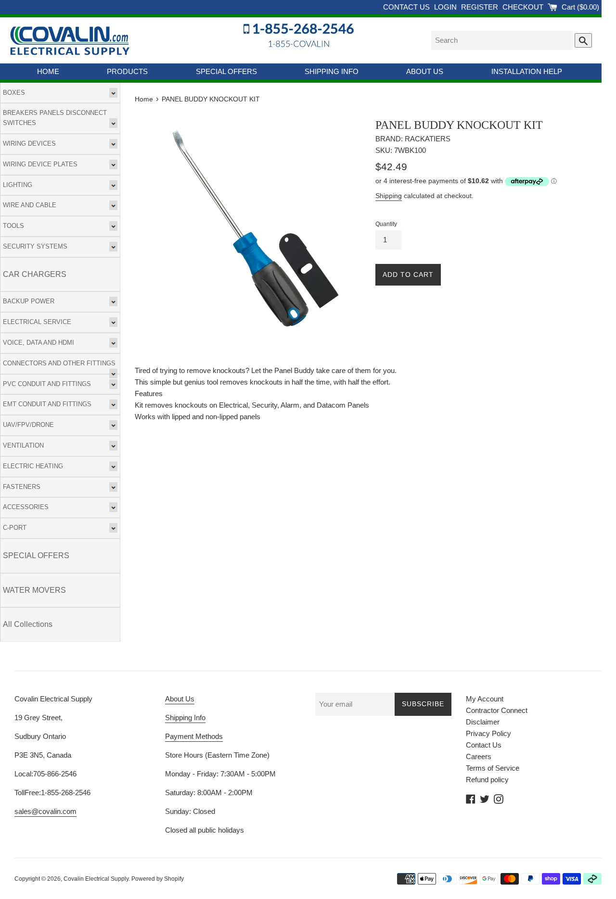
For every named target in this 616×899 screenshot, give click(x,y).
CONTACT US (407, 7)
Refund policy (487, 779)
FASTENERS (21, 486)
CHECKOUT (523, 7)
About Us (179, 699)
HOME (48, 71)
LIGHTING (17, 184)
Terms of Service (492, 768)
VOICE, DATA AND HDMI (38, 342)
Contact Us (483, 745)
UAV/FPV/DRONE (28, 424)
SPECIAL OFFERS (226, 71)
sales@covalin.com (45, 811)
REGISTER (480, 7)
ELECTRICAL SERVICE (37, 321)
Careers (478, 756)
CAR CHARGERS (34, 274)
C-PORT (14, 527)
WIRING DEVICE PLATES (40, 164)
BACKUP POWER (28, 301)
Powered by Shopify (157, 878)
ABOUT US (424, 71)
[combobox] (502, 40)
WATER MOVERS (34, 590)
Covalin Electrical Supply (96, 878)
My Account (484, 699)
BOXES (14, 92)
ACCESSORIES (26, 507)
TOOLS (13, 225)
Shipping (388, 196)
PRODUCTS (127, 71)
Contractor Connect (496, 710)
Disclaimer (483, 722)
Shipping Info (185, 717)
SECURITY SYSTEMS (35, 246)
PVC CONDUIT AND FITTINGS (47, 383)
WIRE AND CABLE (29, 205)
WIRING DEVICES (29, 143)
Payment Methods (194, 736)
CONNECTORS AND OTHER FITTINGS (59, 363)
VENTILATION (23, 445)
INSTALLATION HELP (526, 71)
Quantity (386, 224)
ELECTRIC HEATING (33, 466)
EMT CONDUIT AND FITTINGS (47, 404)
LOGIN (446, 7)
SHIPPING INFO (332, 71)
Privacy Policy (488, 733)
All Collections (27, 624)
